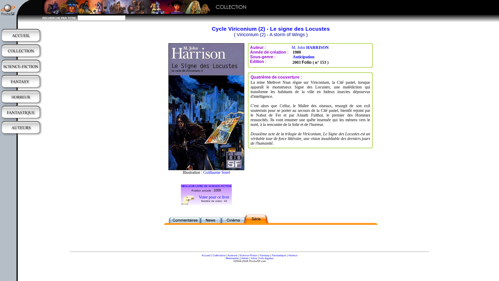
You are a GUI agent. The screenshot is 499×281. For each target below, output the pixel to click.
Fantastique (279, 255)
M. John (310, 47)
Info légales (266, 258)
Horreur (292, 255)
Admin (245, 258)
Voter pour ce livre (214, 197)
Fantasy (265, 255)
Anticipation (303, 57)
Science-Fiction (248, 255)
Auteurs (232, 255)
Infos (254, 258)
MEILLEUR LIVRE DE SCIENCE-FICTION (206, 186)
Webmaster (232, 258)
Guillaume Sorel (216, 172)
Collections (219, 255)
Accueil (206, 255)
